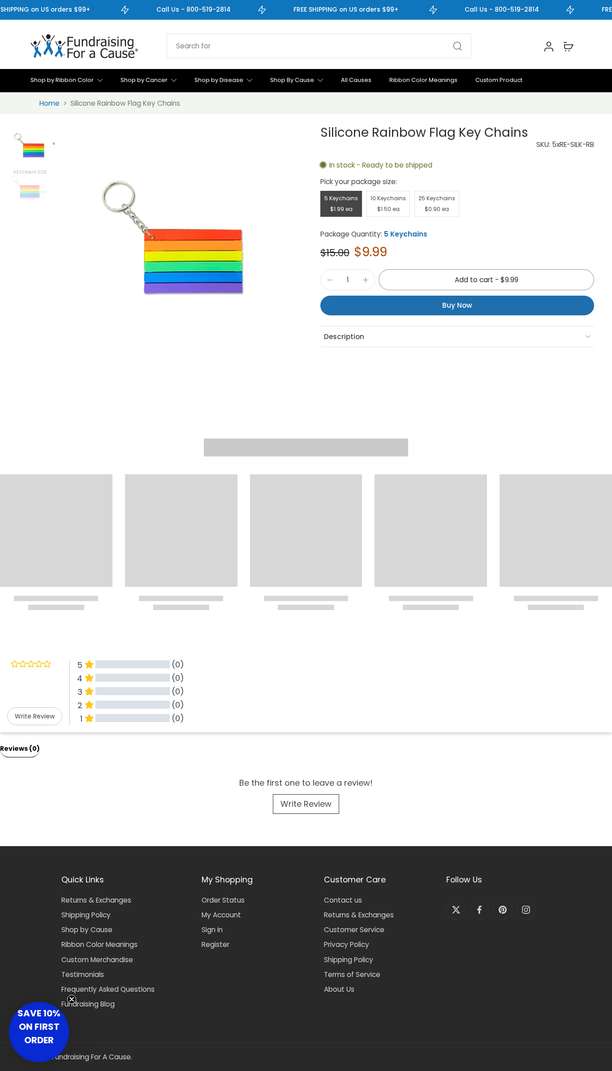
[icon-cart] (568, 46)
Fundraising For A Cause (91, 1057)
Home (49, 103)
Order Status (223, 900)
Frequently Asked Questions (108, 989)
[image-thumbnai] (29, 145)
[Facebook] (479, 910)
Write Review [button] (35, 716)
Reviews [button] (20, 748)
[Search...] (457, 46)
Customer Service (354, 929)
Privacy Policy (346, 944)
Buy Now (457, 305)
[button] (486, 279)
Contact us (343, 900)
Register (215, 944)
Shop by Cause (86, 929)
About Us (339, 989)
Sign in (212, 929)
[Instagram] (526, 910)
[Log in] (548, 46)
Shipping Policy (86, 915)
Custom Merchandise (97, 959)
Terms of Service (352, 974)
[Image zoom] (172, 237)
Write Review (306, 803)
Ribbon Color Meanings (99, 944)
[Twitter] (456, 910)
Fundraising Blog (88, 1004)
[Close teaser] (71, 999)
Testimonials (82, 974)
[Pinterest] (503, 910)
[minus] (330, 280)
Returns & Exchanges (96, 900)
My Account (221, 915)
